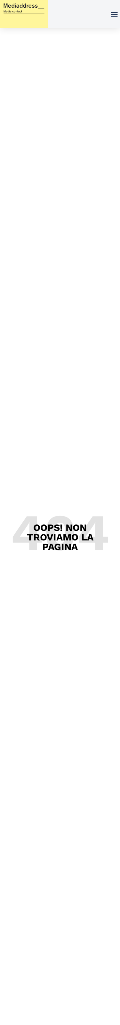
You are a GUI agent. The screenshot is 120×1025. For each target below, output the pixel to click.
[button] (114, 14)
